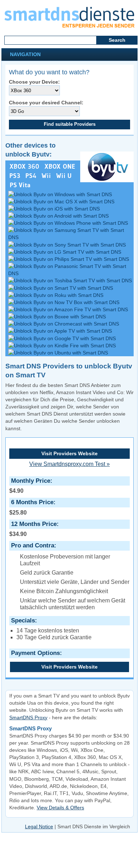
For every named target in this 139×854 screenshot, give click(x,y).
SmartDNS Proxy (28, 717)
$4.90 (29, 485)
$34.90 (33, 529)
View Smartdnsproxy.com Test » (69, 464)
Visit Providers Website (69, 453)
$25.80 (31, 507)
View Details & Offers (60, 807)
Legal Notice (39, 826)
